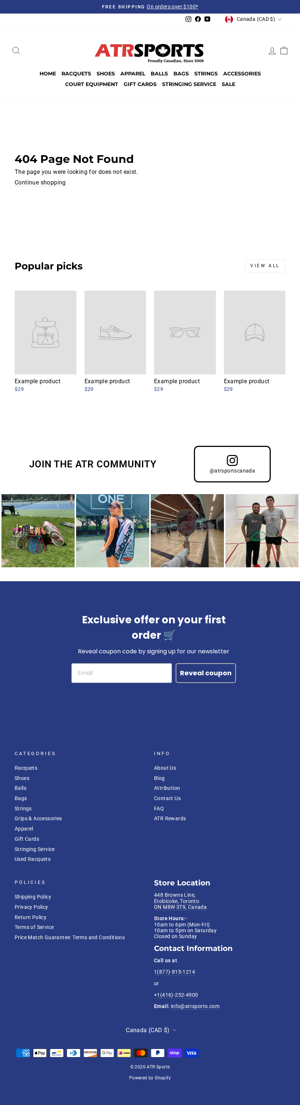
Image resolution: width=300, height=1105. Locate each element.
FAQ (159, 808)
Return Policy (30, 917)
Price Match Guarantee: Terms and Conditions (70, 937)
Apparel (132, 73)
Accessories (242, 73)
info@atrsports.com (195, 1006)
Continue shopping (40, 182)
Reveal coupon (206, 672)
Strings (206, 73)
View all (265, 265)
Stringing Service (189, 84)
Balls (159, 73)
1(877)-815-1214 (174, 972)
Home (48, 73)
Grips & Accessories (38, 818)
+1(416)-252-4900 (176, 995)
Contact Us (167, 798)
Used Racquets (32, 859)
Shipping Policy (33, 897)
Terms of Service (34, 927)
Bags (181, 73)
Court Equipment (91, 84)
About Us (165, 768)
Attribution (167, 788)
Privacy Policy (31, 907)
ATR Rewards (170, 818)
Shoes (106, 73)
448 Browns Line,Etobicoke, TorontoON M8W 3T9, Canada (180, 901)
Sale (228, 84)
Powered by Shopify (150, 1077)
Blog (159, 778)
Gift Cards (140, 84)
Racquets (76, 73)
